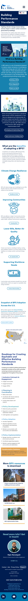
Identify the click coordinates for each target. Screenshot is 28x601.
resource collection (19, 316)
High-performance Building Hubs (14, 136)
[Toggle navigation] (24, 7)
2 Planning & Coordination (7, 391)
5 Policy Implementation (11, 435)
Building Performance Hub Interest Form (14, 589)
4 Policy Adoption (8, 419)
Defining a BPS (14, 80)
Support (23, 567)
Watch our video (14, 88)
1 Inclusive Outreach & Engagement (10, 378)
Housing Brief (14, 223)
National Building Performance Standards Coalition (11, 310)
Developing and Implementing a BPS (14, 130)
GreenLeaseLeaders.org (14, 588)
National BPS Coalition (7, 322)
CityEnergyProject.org (14, 585)
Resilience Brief (14, 194)
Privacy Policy (15, 567)
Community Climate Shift (14, 586)
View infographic (14, 84)
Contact (4, 567)
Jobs (8, 567)
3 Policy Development (10, 406)
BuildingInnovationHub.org (14, 583)
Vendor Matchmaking (14, 288)
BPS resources (17, 463)
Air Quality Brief (14, 256)
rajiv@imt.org (14, 560)
